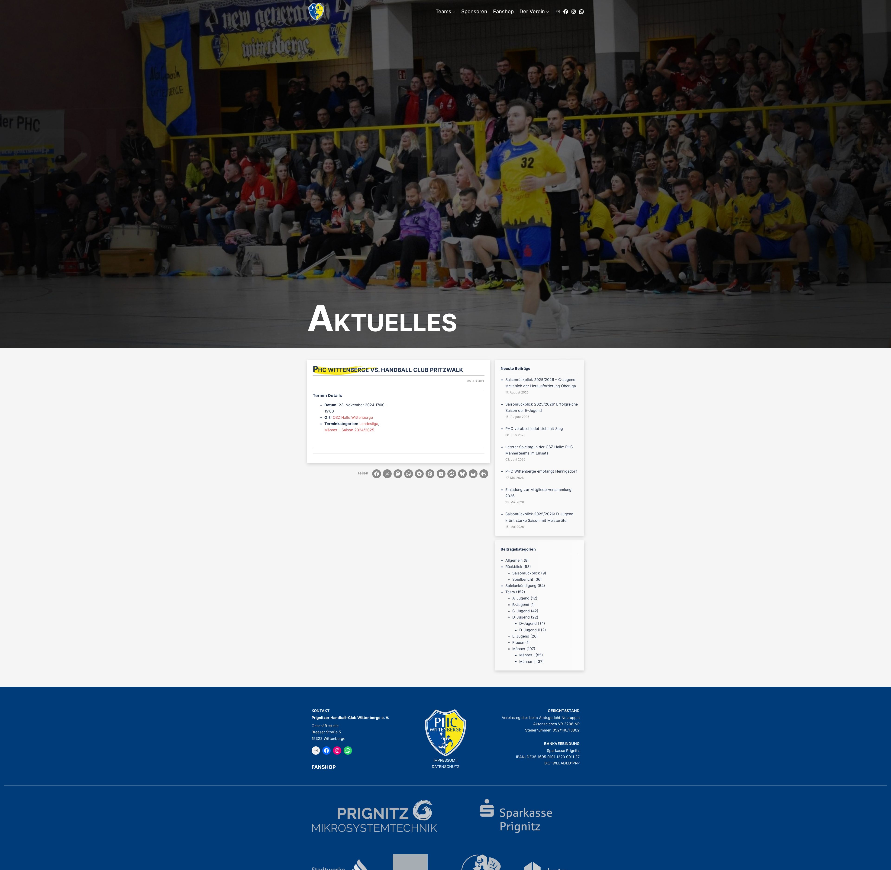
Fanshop (324, 767)
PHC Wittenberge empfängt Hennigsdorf (541, 471)
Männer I (331, 430)
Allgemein (514, 560)
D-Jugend (521, 617)
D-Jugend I (529, 623)
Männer (518, 648)
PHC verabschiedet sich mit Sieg (534, 428)
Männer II (527, 661)
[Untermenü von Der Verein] (547, 11)
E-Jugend (520, 636)
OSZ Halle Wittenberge (353, 417)
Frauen (518, 642)
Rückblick (513, 566)
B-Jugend (520, 604)
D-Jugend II (529, 630)
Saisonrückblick (526, 573)
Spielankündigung (520, 585)
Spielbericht (522, 579)
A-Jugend (520, 598)
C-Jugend (521, 611)
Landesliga (368, 423)
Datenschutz (445, 766)
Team (510, 592)
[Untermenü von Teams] (453, 11)
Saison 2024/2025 (358, 430)
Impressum (444, 760)
